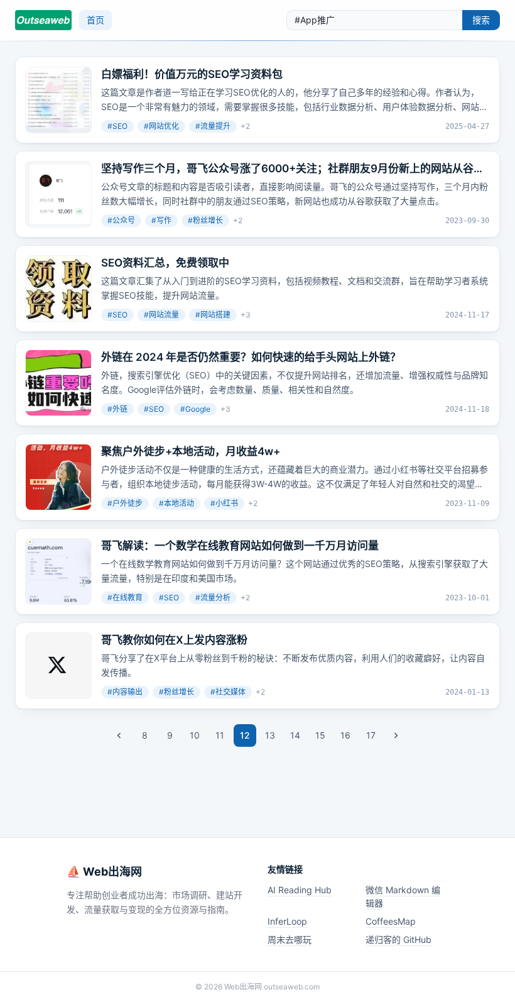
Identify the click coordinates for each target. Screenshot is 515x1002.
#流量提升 (212, 126)
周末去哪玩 (290, 939)
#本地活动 (176, 503)
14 (295, 735)
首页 (95, 19)
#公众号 (121, 220)
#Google (195, 409)
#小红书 (224, 503)
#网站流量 (161, 314)
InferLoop (287, 921)
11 (219, 735)
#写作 (161, 220)
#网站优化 (161, 126)
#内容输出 (125, 691)
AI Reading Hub (300, 889)
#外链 (117, 409)
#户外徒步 (125, 503)
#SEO (117, 126)
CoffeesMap (391, 921)
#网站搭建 (212, 314)
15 (320, 735)
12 (245, 735)
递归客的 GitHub (398, 939)
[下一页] (395, 735)
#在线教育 (125, 597)
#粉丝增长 (205, 220)
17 (371, 735)
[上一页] (119, 735)
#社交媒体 (228, 691)
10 (195, 735)
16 (345, 735)
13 (270, 735)
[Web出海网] (43, 20)
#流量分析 (212, 597)
